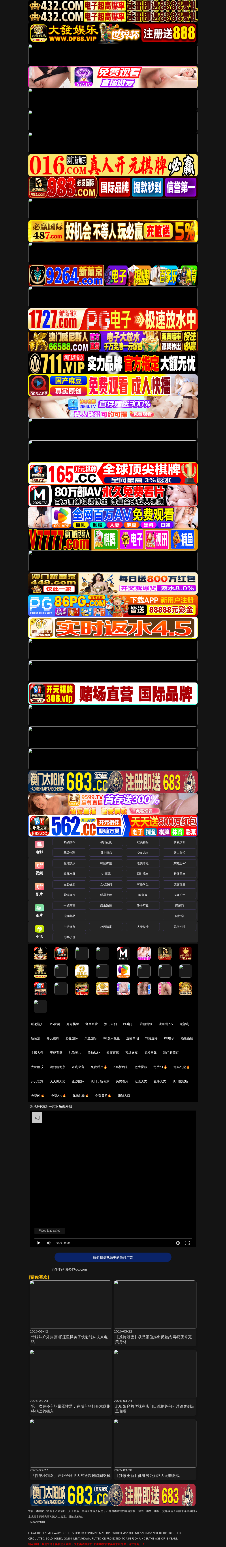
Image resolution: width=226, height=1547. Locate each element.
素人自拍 (179, 852)
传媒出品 (69, 916)
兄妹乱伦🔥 (81, 1095)
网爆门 (179, 905)
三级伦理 (69, 852)
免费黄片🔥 (103, 1095)
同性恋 (179, 916)
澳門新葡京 (58, 1067)
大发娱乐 (37, 1067)
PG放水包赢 (111, 1038)
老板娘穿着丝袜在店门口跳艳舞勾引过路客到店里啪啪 (155, 1409)
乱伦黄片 (75, 1052)
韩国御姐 (106, 863)
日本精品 (106, 852)
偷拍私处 (94, 1052)
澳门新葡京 (171, 1052)
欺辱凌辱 (69, 874)
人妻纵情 (143, 927)
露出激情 (106, 905)
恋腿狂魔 (179, 884)
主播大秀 (37, 1052)
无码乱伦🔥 (181, 1067)
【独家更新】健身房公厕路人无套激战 (147, 1475)
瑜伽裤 (142, 895)
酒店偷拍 (187, 1038)
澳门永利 (110, 1024)
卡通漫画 (69, 905)
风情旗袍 (69, 895)
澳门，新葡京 (100, 1081)
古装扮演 (69, 884)
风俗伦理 (179, 927)
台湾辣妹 (69, 863)
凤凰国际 (91, 1038)
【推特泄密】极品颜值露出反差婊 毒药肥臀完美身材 (153, 1339)
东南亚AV (179, 863)
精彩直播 (151, 1038)
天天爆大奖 (58, 1081)
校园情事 (106, 927)
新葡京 (35, 1038)
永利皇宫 (78, 1067)
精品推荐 (69, 842)
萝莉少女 (179, 842)
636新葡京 (120, 1067)
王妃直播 (56, 1052)
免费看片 (122, 1081)
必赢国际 (72, 1038)
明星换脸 (106, 895)
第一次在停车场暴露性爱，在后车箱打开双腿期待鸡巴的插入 (71, 1409)
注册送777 (166, 1024)
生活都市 (69, 927)
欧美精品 (143, 842)
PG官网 (55, 1024)
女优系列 (106, 884)
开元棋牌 (72, 1024)
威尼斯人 (37, 1024)
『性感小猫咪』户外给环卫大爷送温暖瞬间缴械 (71, 1475)
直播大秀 (160, 1081)
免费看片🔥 (99, 1067)
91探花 (106, 874)
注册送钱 (146, 1024)
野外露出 (179, 874)
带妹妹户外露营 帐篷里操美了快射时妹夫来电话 (69, 1339)
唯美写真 (143, 905)
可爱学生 (143, 884)
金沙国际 (78, 1081)
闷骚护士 (179, 895)
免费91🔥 (38, 1095)
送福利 (184, 1024)
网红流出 (143, 874)
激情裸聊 (141, 1067)
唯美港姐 (143, 863)
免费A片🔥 (58, 1095)
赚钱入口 (124, 1095)
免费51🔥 (160, 1067)
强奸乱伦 (106, 842)
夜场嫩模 (131, 1052)
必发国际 (150, 1052)
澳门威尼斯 (180, 1081)
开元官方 (37, 1081)
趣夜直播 (112, 1052)
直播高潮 (132, 1038)
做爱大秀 (141, 1081)
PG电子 (128, 1024)
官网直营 (91, 1024)
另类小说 (69, 937)
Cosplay (142, 852)
